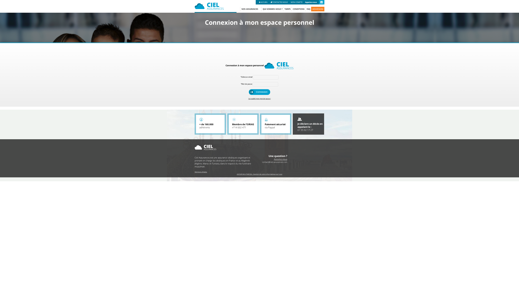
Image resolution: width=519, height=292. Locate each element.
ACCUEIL (264, 2)
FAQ (308, 9)
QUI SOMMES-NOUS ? (272, 9)
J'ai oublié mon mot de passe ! (259, 98)
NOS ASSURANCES (250, 9)
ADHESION (317, 9)
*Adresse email (246, 77)
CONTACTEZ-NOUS (280, 2)
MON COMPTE (296, 2)
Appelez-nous (311, 2)
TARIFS (288, 9)
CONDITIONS (299, 9)
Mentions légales (201, 172)
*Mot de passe (246, 84)
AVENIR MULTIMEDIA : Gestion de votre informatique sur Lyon (259, 174)
